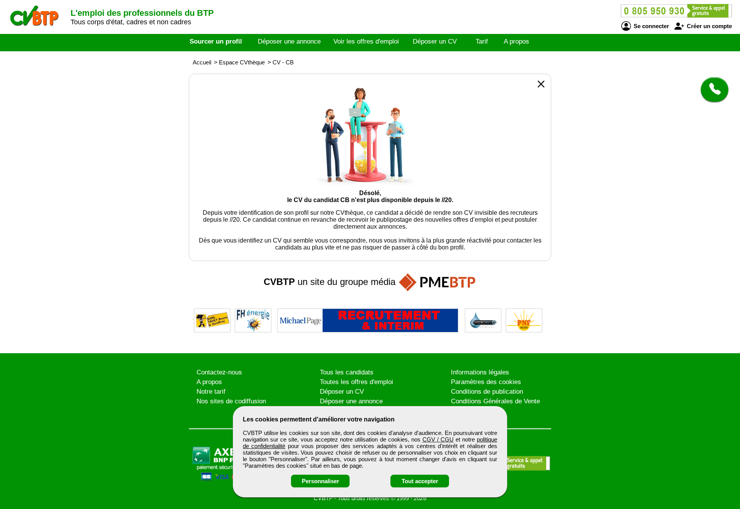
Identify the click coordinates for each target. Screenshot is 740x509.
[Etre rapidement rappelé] (712, 89)
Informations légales (480, 372)
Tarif (482, 41)
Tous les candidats (346, 372)
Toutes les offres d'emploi (356, 382)
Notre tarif (211, 391)
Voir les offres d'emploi (366, 41)
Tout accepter (420, 481)
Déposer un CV (435, 41)
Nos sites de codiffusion (231, 401)
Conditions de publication (487, 391)
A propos (516, 41)
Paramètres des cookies (486, 382)
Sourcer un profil (216, 41)
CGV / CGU (438, 439)
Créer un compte (708, 26)
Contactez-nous (219, 372)
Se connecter (650, 26)
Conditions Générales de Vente (495, 401)
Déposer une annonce (289, 41)
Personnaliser (320, 481)
